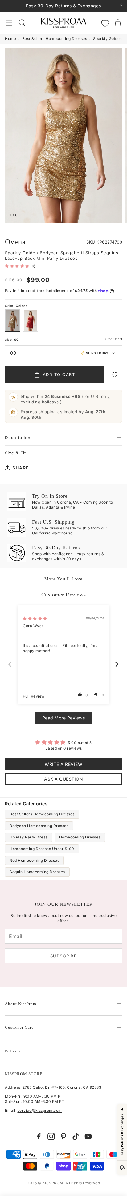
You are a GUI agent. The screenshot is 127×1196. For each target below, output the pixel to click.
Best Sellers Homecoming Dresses (54, 38)
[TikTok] (76, 1136)
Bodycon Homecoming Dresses (39, 825)
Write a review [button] (63, 764)
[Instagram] (51, 1136)
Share (20, 467)
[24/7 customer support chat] (122, 1168)
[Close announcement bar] (120, 4)
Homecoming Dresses (79, 837)
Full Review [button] (34, 696)
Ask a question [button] (63, 779)
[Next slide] (117, 664)
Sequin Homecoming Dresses (37, 871)
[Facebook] (39, 1136)
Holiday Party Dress (28, 837)
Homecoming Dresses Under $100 (42, 848)
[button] (9, 23)
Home (10, 38)
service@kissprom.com (40, 1110)
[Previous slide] (10, 664)
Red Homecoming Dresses (34, 860)
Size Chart (113, 339)
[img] (35, 618)
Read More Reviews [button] (63, 717)
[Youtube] (88, 1136)
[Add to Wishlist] (114, 374)
